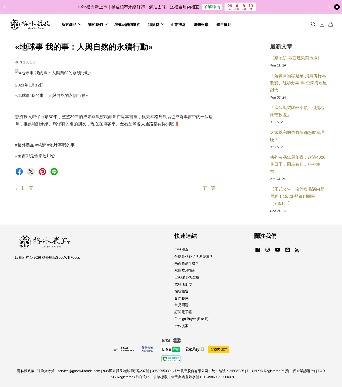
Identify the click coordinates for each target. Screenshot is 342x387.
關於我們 (95, 24)
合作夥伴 (181, 298)
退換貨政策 (46, 371)
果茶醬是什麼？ (186, 263)
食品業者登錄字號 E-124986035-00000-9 (202, 377)
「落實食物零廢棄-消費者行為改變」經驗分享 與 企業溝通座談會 (298, 82)
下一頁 (209, 188)
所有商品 (69, 24)
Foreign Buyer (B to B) (191, 319)
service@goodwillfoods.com (78, 371)
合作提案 (181, 326)
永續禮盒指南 (184, 270)
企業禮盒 (178, 24)
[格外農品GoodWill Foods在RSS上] (296, 251)
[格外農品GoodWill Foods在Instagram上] (267, 252)
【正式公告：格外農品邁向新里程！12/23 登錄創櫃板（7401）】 (297, 196)
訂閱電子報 (183, 312)
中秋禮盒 (181, 249)
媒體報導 (201, 24)
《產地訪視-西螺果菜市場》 (296, 58)
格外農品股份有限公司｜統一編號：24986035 (208, 371)
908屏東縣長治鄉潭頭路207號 (126, 371)
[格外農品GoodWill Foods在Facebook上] (257, 252)
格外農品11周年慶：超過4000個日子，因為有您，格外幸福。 (297, 164)
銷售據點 (223, 24)
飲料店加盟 (183, 284)
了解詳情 (212, 6)
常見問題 (181, 305)
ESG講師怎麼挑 (186, 277)
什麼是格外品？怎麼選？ (193, 256)
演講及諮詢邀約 (127, 24)
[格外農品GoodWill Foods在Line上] (287, 252)
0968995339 (161, 371)
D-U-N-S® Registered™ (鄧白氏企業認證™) (281, 371)
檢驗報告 (181, 291)
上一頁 (26, 188)
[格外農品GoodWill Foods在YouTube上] (277, 252)
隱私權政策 (25, 371)
